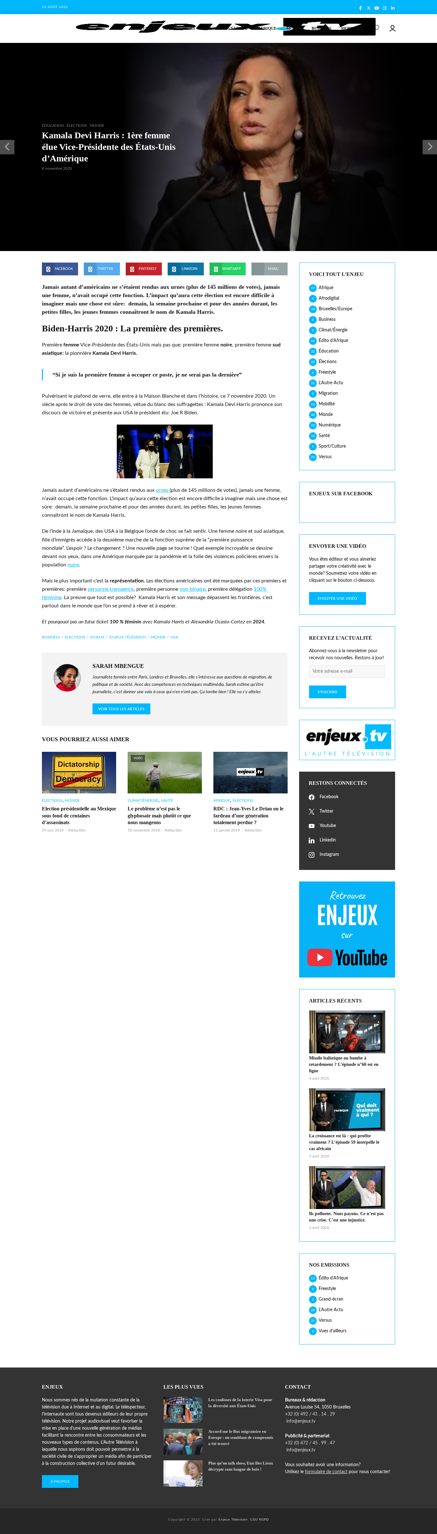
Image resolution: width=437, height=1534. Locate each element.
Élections (77, 125)
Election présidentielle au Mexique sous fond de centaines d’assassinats (79, 815)
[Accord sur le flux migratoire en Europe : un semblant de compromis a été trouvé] (183, 1442)
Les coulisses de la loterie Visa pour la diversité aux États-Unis (240, 1402)
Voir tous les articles (121, 709)
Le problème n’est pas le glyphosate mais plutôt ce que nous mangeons (159, 815)
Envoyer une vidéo (337, 598)
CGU (254, 1519)
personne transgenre (111, 589)
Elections (75, 637)
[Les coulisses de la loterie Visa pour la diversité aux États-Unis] (183, 1410)
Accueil (143, 28)
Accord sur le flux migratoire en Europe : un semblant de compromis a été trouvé (240, 1437)
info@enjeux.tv (300, 1421)
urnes (163, 490)
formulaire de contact (326, 1472)
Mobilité (352, 28)
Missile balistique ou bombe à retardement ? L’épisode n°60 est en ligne (343, 1064)
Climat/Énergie (143, 800)
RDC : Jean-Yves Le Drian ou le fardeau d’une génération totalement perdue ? (248, 815)
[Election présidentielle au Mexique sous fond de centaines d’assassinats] (79, 772)
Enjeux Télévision (127, 637)
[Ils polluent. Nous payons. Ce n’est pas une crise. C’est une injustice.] (347, 1187)
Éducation (53, 125)
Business (321, 28)
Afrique (267, 28)
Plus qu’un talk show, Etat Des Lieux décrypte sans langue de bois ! (240, 1466)
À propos (60, 1481)
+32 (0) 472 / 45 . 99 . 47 (310, 1443)
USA (174, 637)
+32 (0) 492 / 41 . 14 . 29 (310, 1414)
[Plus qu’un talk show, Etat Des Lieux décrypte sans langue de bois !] (183, 1473)
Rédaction (77, 830)
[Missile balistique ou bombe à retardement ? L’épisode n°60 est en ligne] (347, 1031)
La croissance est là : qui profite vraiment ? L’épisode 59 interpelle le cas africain (344, 1142)
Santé (167, 800)
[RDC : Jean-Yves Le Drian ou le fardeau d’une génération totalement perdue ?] (250, 772)
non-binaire (192, 589)
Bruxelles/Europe (226, 28)
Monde (294, 28)
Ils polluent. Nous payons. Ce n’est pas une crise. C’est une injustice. (346, 1216)
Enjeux (97, 637)
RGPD (264, 1519)
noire (73, 564)
